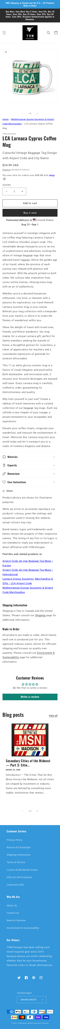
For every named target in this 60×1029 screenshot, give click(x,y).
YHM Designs (22, 1023)
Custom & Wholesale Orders (22, 870)
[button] (4, 32)
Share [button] (9, 491)
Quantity (6, 185)
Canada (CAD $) (28, 999)
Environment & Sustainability (23, 928)
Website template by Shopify (38, 1023)
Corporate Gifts (15, 884)
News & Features (16, 920)
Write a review (30, 696)
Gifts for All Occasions (19, 877)
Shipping (6, 170)
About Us (12, 905)
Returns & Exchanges (18, 847)
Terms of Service (16, 862)
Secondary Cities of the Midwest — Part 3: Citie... (28, 763)
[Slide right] (37, 113)
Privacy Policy (14, 840)
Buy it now (30, 212)
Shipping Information (18, 854)
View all (53, 715)
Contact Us (13, 913)
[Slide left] (22, 113)
